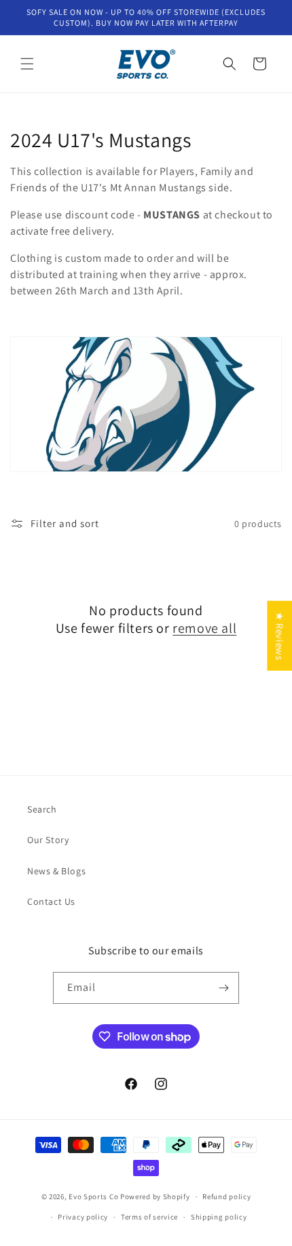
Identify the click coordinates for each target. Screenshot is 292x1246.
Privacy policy (83, 1217)
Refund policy (226, 1196)
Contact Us (51, 901)
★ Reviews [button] (279, 635)
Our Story (48, 840)
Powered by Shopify (155, 1196)
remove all (204, 628)
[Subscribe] (223, 988)
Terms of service (149, 1217)
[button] (27, 64)
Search (42, 809)
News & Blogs (56, 871)
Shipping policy (219, 1217)
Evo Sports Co (93, 1196)
